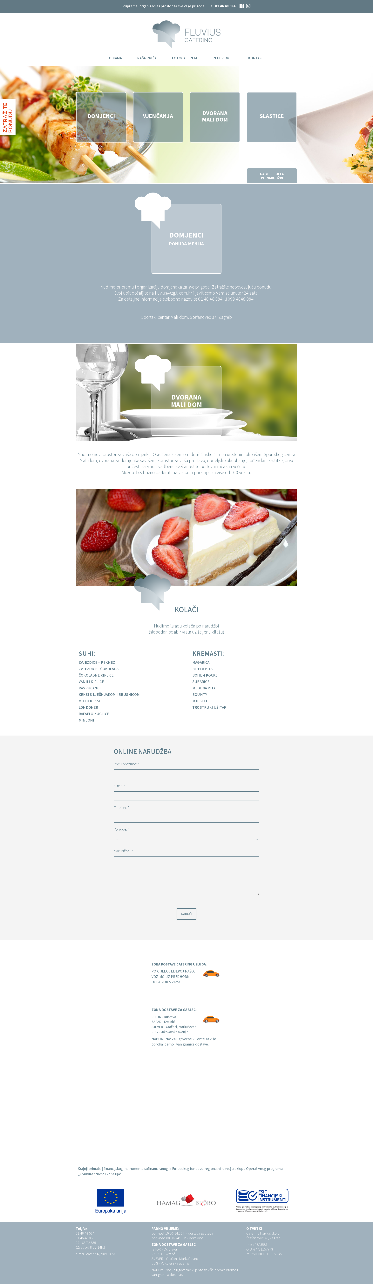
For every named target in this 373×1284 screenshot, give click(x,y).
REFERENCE (223, 58)
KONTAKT (256, 58)
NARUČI (186, 914)
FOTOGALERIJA (184, 58)
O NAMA (115, 58)
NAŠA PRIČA (147, 58)
